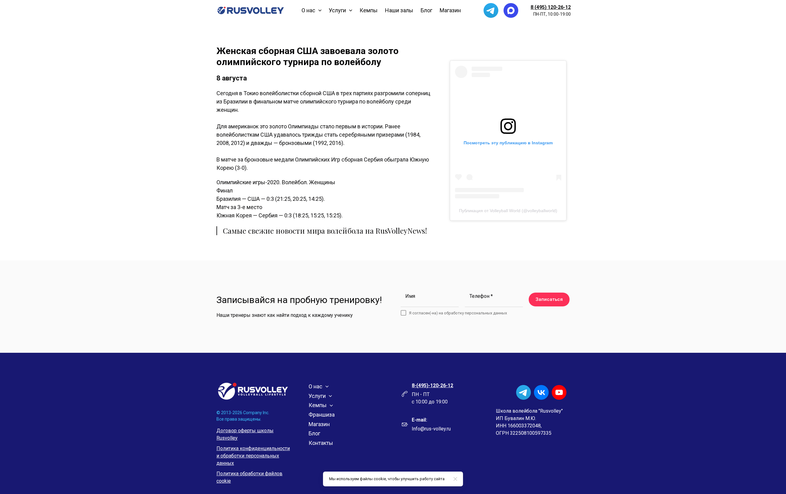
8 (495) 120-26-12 (551, 7)
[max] (511, 10)
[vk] (541, 392)
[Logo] (250, 10)
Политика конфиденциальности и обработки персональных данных (253, 455)
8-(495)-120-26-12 (432, 385)
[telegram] (491, 10)
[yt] (559, 392)
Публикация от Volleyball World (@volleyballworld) (508, 210)
